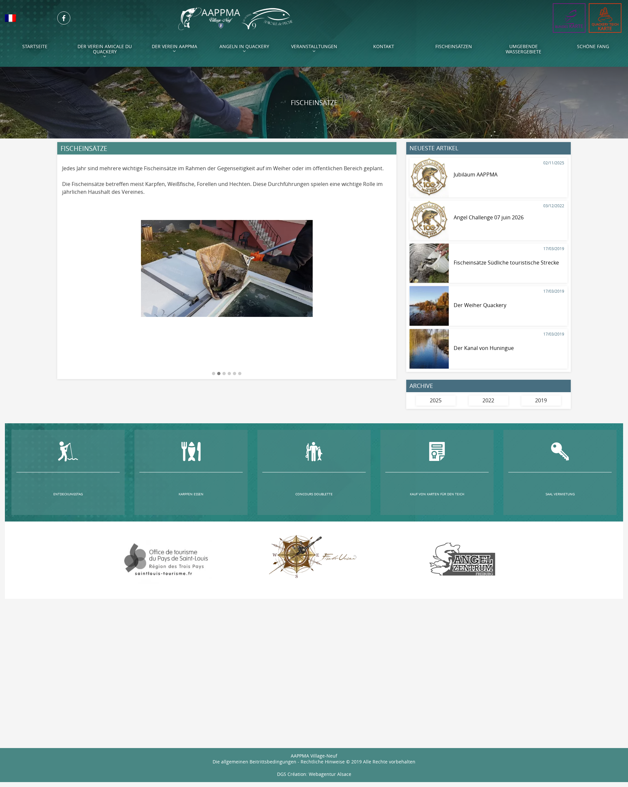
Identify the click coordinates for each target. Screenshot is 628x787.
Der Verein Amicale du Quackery (105, 49)
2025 (436, 400)
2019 (541, 400)
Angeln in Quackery (244, 46)
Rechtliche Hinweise (323, 762)
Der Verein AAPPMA (174, 46)
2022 (488, 400)
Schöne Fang (593, 46)
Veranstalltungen (314, 46)
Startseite (34, 46)
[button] (213, 374)
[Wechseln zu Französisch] (26, 18)
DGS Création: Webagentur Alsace (314, 774)
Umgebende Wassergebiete (523, 49)
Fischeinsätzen (453, 46)
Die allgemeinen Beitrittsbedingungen (254, 762)
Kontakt (383, 46)
